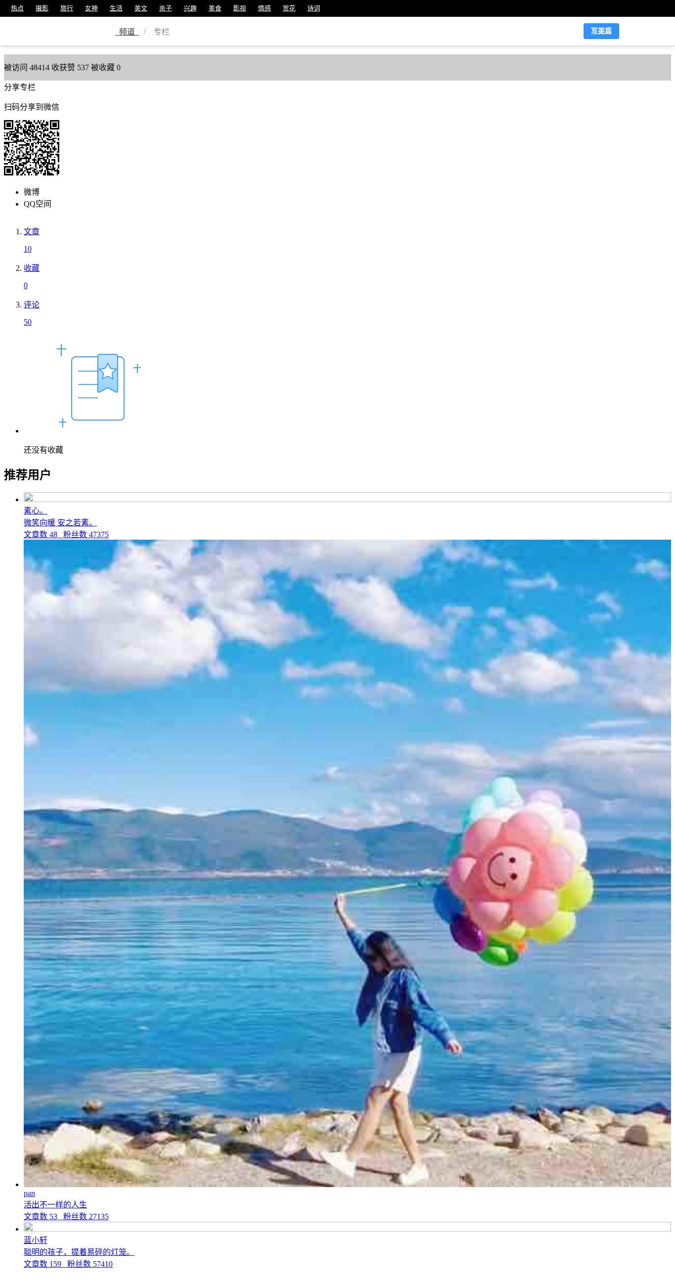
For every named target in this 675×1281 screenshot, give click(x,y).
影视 (239, 8)
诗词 (313, 8)
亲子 (165, 8)
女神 (91, 8)
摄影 (42, 8)
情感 (264, 8)
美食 (215, 8)
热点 (17, 8)
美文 (140, 8)
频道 (127, 32)
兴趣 (190, 8)
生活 (116, 8)
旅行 (66, 8)
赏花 (289, 8)
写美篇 (601, 31)
